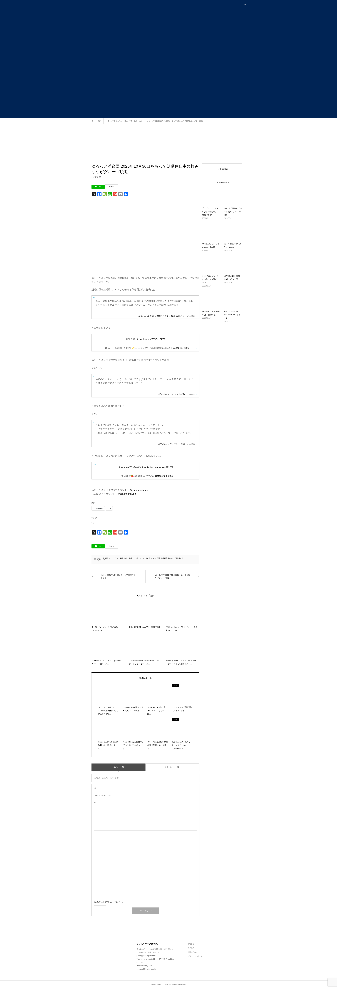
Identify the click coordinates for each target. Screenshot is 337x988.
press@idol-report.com (146, 956)
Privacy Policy (142, 966)
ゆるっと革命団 (102, 558)
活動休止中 (179, 558)
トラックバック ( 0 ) (172, 767)
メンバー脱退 (155, 558)
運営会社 (191, 944)
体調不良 (164, 558)
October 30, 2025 (180, 348)
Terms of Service (143, 969)
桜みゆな (171, 558)
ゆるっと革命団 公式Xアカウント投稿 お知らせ (161, 316)
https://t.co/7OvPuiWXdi (130, 467)
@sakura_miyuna (126, 493)
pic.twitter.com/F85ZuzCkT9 (150, 339)
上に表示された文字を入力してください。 (109, 902)
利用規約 (191, 948)
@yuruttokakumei (139, 490)
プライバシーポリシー (196, 956)
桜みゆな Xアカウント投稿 (171, 394)
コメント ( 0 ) (118, 767)
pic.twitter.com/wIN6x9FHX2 (158, 467)
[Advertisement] (168, 143)
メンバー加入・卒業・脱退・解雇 (120, 558)
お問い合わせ (192, 952)
